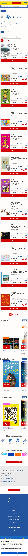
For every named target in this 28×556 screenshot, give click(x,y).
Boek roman (6, 475)
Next (26, 339)
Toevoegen (15, 60)
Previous (1, 339)
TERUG (3, 11)
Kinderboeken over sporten (9, 480)
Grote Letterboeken (21, 25)
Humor (10, 23)
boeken (19, 470)
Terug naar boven (14, 490)
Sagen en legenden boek (9, 481)
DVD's (12, 22)
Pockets (12, 25)
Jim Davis (13, 89)
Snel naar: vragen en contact (14, 461)
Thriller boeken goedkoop (9, 477)
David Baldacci (14, 44)
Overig (4, 26)
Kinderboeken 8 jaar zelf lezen (10, 478)
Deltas (12, 112)
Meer (24, 320)
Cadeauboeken (4, 22)
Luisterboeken (4, 25)
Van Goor (13, 292)
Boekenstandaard (15, 202)
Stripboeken (17, 23)
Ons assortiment (16, 3)
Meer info (19, 53)
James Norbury (15, 269)
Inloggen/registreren (23, 0)
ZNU (12, 67)
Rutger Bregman (15, 157)
